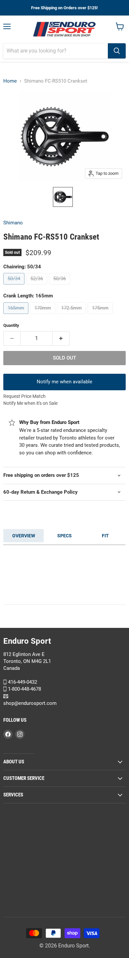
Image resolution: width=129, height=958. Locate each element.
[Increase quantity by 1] (61, 338)
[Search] (117, 50)
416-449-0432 (22, 682)
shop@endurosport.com (30, 703)
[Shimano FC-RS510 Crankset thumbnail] (62, 197)
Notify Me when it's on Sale (30, 403)
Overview (23, 535)
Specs (64, 535)
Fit (105, 535)
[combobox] (55, 50)
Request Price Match (24, 396)
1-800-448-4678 (24, 689)
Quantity (11, 325)
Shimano (13, 223)
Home (10, 81)
